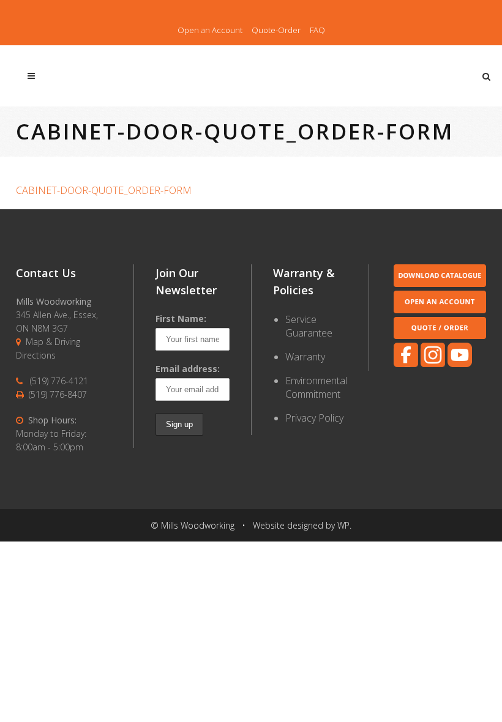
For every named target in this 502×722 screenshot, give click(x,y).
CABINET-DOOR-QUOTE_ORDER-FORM (104, 190)
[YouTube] (460, 364)
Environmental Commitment (316, 387)
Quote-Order (276, 29)
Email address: (187, 368)
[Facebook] (406, 364)
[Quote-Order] (440, 335)
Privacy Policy (314, 418)
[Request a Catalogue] (440, 283)
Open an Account (210, 29)
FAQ (317, 29)
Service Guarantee (308, 326)
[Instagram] (433, 364)
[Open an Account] (440, 310)
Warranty (305, 356)
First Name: (180, 318)
